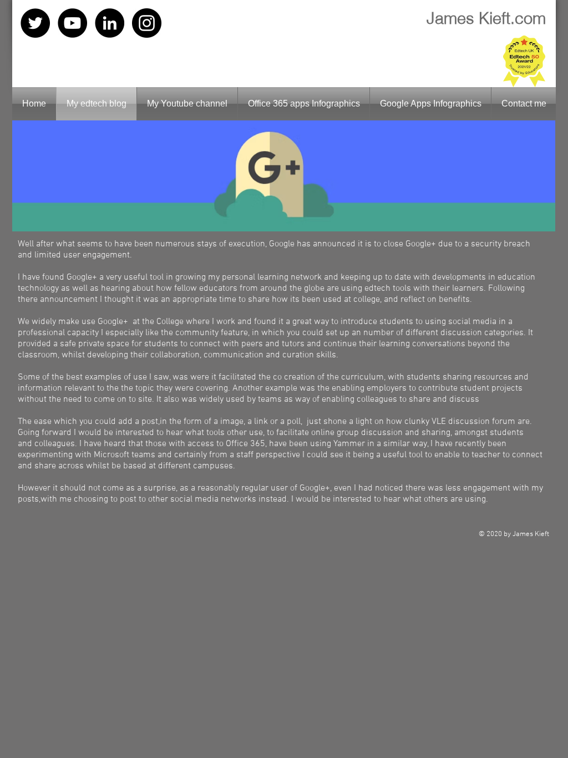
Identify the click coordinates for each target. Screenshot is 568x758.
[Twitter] (35, 23)
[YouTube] (72, 23)
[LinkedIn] (109, 23)
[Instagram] (146, 23)
